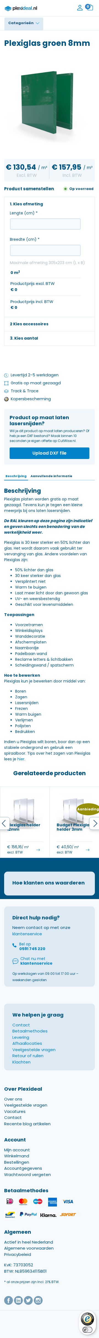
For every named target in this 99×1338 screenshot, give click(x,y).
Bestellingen (16, 1162)
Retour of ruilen (27, 1056)
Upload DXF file (49, 453)
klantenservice (27, 934)
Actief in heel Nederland (28, 1242)
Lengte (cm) (24, 213)
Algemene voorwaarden (29, 1248)
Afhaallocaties (27, 1043)
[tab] (16, 476)
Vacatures (15, 1111)
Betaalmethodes (30, 1031)
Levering (20, 1037)
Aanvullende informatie (51, 476)
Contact (21, 1025)
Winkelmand (16, 1156)
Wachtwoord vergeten (27, 1174)
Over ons (13, 1099)
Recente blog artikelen (27, 1124)
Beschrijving (16, 476)
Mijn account (17, 1150)
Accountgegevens (23, 1168)
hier (20, 759)
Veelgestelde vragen (34, 1050)
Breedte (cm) (25, 239)
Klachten (21, 1062)
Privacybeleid (17, 1254)
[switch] (87, 1330)
